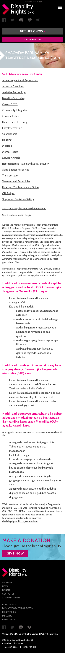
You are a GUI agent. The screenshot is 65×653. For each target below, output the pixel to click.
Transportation (10, 175)
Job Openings (9, 612)
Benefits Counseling (13, 98)
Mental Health (10, 151)
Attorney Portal (11, 597)
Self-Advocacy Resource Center (22, 74)
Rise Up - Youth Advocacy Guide (20, 187)
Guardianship (9, 133)
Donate (6, 590)
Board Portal (9, 604)
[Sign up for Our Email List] (38, 20)
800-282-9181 (29, 647)
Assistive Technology (14, 92)
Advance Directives (13, 86)
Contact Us (8, 594)
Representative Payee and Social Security (25, 163)
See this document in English (17, 215)
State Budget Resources (15, 169)
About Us (7, 582)
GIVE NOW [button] (15, 553)
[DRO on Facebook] (4, 20)
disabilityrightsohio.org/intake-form (20, 521)
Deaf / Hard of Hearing (15, 122)
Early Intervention (12, 128)
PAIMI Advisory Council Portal (18, 608)
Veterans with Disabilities (16, 181)
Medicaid (7, 145)
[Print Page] (21, 19)
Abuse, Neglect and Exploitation (20, 80)
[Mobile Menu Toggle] (60, 6)
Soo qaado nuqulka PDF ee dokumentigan (24, 208)
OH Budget (8, 193)
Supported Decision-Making (18, 199)
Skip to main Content (34, 2)
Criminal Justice (10, 116)
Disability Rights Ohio (18, 9)
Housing (6, 139)
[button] (32, 31)
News (5, 586)
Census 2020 (10, 104)
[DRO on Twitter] (12, 20)
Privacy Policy (9, 619)
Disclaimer (7, 616)
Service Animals (11, 157)
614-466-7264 (11, 647)
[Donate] (30, 19)
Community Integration (15, 110)
